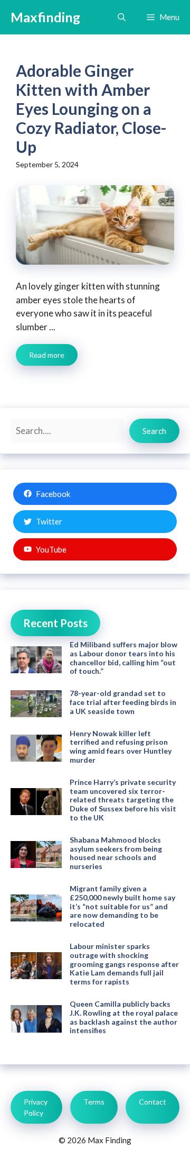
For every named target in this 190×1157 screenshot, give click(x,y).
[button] (121, 17)
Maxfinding (45, 17)
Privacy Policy (36, 1107)
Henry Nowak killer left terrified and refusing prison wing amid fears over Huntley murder (121, 746)
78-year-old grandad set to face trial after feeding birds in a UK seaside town (123, 702)
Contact (152, 1101)
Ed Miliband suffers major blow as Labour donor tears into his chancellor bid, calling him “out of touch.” (123, 657)
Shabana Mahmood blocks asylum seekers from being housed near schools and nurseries (116, 853)
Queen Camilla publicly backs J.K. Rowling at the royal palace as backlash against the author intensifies (124, 1017)
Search (154, 431)
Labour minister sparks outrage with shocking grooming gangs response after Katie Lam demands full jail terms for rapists (124, 964)
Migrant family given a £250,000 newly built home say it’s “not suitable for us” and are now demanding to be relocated (122, 906)
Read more (46, 354)
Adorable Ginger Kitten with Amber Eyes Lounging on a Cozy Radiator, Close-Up (91, 108)
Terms (93, 1101)
